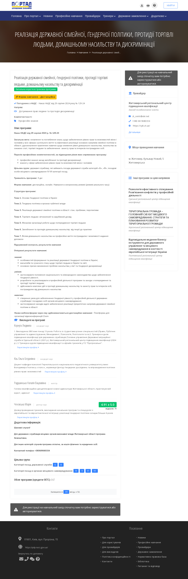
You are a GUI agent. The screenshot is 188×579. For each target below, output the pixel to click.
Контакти (107, 561)
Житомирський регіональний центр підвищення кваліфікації (150, 104)
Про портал (31, 16)
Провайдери (92, 16)
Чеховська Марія (22, 404)
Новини (48, 16)
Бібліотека (143, 561)
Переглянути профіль (27, 347)
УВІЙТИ (171, 5)
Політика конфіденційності (116, 556)
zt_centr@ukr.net (140, 116)
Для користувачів (111, 542)
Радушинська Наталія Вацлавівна (30, 383)
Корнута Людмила (22, 325)
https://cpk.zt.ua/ (141, 125)
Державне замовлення (132, 16)
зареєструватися (101, 507)
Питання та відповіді (149, 566)
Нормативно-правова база (152, 556)
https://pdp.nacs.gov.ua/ (36, 547)
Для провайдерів (111, 547)
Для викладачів (110, 551)
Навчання (83, 52)
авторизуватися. (32, 511)
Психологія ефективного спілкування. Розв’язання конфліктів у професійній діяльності (151, 192)
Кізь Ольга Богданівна (24, 359)
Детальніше (134, 132)
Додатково (158, 16)
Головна (16, 16)
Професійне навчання (68, 16)
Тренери (108, 16)
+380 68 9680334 (141, 121)
